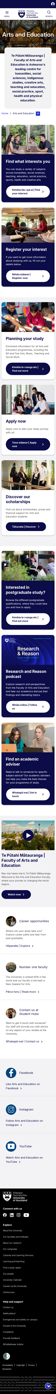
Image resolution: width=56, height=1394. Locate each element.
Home (4, 113)
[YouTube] (26, 1215)
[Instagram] (19, 1215)
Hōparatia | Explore (18, 945)
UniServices (8, 1292)
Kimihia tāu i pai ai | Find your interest (26, 191)
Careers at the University (15, 1286)
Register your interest (26, 249)
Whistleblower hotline (13, 1344)
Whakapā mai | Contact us (23, 1041)
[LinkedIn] (12, 1215)
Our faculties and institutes (15, 1236)
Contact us (8, 1307)
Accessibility (7, 1365)
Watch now (14, 894)
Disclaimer (6, 1369)
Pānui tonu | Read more (21, 991)
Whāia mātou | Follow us (24, 706)
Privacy (31, 1365)
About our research (12, 1243)
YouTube (25, 1146)
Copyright (20, 1365)
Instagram (26, 1109)
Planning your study (25, 338)
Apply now (16, 421)
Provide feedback (11, 1338)
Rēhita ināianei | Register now (21, 276)
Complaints (8, 1332)
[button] (53, 4)
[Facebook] (5, 1215)
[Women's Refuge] (6, 1358)
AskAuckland (9, 1313)
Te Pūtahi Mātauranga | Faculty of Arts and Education (23, 860)
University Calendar (12, 1280)
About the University (12, 1230)
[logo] (28, 14)
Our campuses (10, 1249)
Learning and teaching (13, 1261)
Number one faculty (33, 967)
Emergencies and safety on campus (20, 1319)
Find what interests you (28, 161)
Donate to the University (14, 1326)
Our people (8, 1273)
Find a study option (12, 1267)
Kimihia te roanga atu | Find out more (25, 369)
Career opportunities (34, 921)
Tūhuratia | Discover (24, 526)
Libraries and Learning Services (18, 1255)
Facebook (26, 1073)
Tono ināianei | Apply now (24, 444)
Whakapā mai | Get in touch (24, 794)
